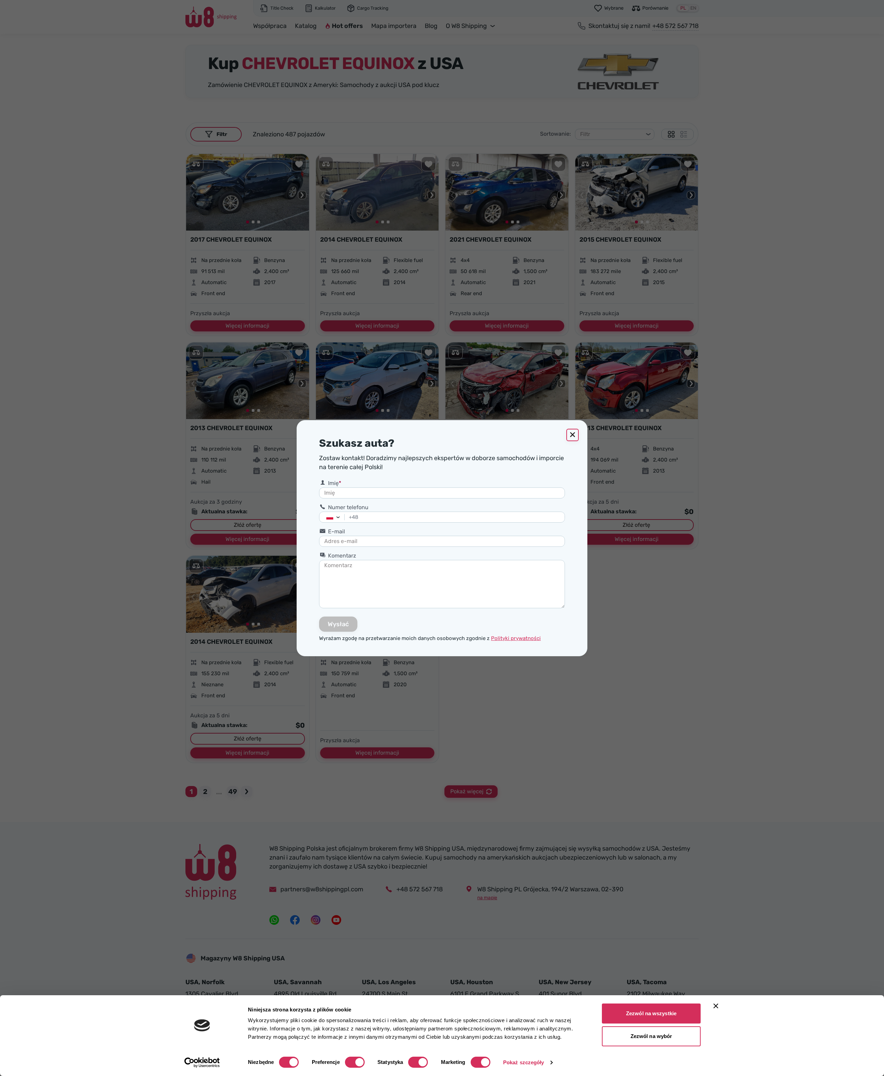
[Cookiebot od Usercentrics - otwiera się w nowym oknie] (202, 1062)
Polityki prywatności (516, 638)
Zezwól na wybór (651, 1036)
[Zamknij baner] (715, 1006)
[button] (340, 517)
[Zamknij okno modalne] (572, 435)
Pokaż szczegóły (523, 1062)
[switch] (355, 1062)
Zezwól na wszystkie (651, 1013)
